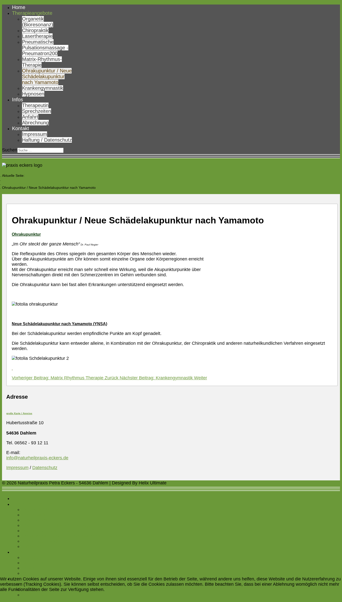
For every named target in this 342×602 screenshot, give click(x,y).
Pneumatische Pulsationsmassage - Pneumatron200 (45, 47)
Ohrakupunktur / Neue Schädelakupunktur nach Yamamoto (47, 76)
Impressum (34, 134)
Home (18, 7)
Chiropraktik (35, 30)
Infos (17, 99)
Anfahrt (30, 117)
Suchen (9, 149)
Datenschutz (44, 467)
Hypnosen (33, 94)
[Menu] (171, 156)
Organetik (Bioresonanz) (37, 21)
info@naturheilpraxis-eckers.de (37, 457)
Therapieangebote (32, 13)
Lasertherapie (37, 36)
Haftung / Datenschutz (47, 140)
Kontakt (20, 128)
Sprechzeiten (36, 111)
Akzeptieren (12, 599)
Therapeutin (35, 105)
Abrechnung (35, 122)
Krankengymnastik (42, 88)
